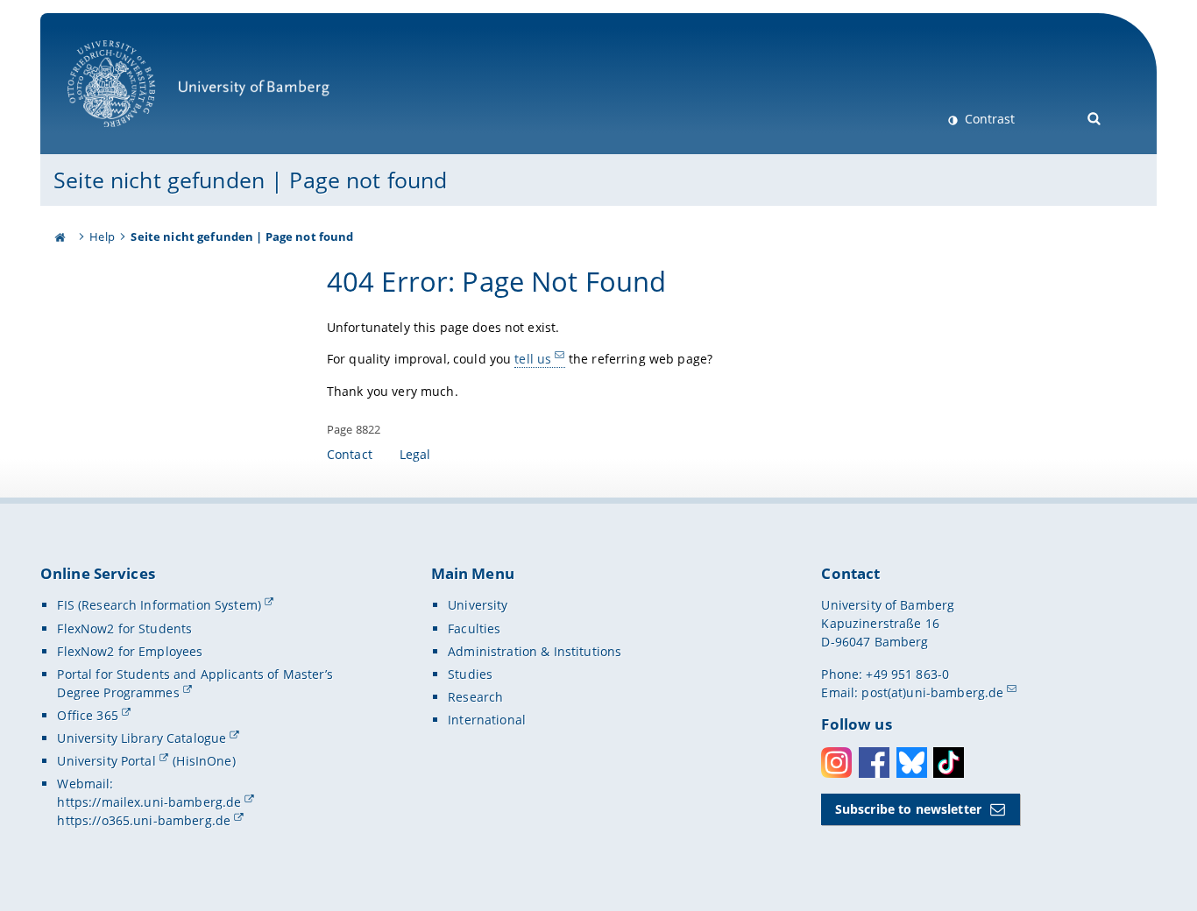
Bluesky (911, 762)
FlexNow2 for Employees (129, 651)
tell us (532, 358)
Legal (415, 454)
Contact (349, 454)
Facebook (874, 762)
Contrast (988, 118)
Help (102, 236)
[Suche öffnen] (1094, 117)
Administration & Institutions (534, 651)
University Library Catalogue (141, 738)
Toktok (948, 762)
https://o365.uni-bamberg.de (143, 820)
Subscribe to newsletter (908, 809)
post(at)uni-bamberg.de (932, 692)
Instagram (836, 762)
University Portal (106, 760)
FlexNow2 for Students (124, 628)
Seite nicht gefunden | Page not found (250, 179)
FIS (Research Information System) (159, 605)
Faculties (474, 628)
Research (475, 697)
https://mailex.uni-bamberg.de (149, 802)
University (477, 605)
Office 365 (87, 715)
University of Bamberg (134, 136)
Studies (470, 674)
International (487, 719)
